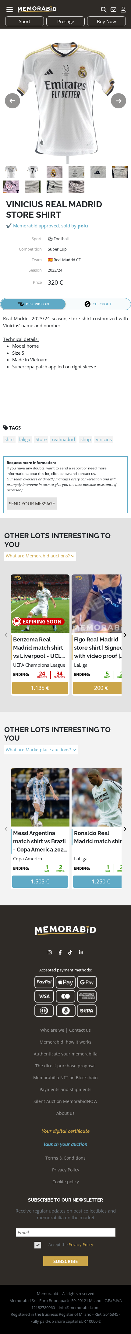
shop (85, 439)
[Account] (123, 9)
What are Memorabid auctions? (38, 556)
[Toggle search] (103, 9)
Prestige (65, 21)
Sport (24, 21)
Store (41, 439)
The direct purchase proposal (65, 1066)
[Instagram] (50, 952)
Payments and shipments (65, 1089)
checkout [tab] (102, 304)
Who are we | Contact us (65, 1030)
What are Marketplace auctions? (39, 750)
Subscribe (65, 1261)
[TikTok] (70, 952)
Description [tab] (37, 304)
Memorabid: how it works (65, 1042)
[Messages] (113, 9)
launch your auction (65, 1144)
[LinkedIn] (81, 952)
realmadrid (63, 439)
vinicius (104, 439)
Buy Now (106, 21)
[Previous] (6, 635)
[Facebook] (60, 952)
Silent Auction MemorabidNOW (65, 1101)
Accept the (70, 1244)
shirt (9, 439)
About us (65, 1113)
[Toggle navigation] (9, 9)
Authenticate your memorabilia (65, 1054)
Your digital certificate (66, 1131)
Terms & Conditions (65, 1158)
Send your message (32, 503)
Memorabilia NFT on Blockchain (65, 1077)
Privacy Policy (65, 1170)
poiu (83, 226)
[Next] (125, 635)
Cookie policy (65, 1182)
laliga (24, 439)
